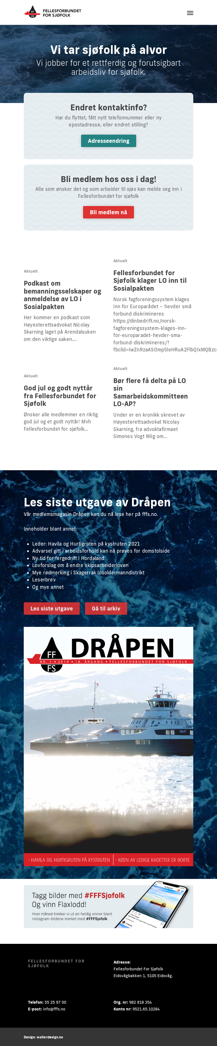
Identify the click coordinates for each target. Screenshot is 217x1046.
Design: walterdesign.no (43, 1037)
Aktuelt (31, 271)
